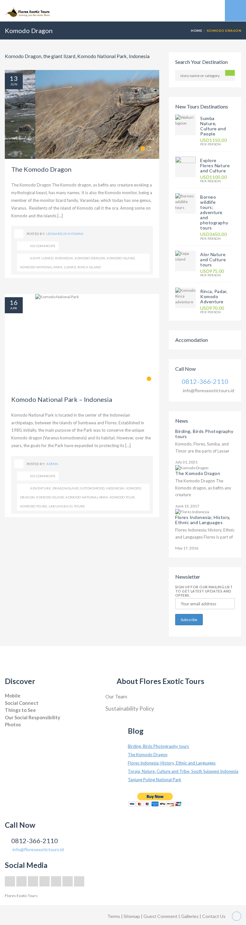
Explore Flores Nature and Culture (215, 165)
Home (196, 30)
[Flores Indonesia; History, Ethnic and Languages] (192, 511)
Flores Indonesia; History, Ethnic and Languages (203, 519)
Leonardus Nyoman (65, 234)
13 (14, 78)
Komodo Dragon (90, 258)
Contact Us (214, 916)
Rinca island (89, 267)
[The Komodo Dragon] (192, 467)
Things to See (20, 710)
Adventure (40, 488)
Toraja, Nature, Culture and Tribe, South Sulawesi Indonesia (183, 771)
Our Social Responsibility (32, 717)
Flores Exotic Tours (21, 895)
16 (14, 302)
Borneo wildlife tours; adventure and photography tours (214, 212)
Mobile (12, 695)
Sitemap (132, 916)
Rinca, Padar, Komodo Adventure (213, 296)
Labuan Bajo (60, 506)
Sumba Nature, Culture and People (213, 126)
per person (213, 142)
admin (52, 464)
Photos (13, 724)
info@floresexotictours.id (208, 390)
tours (79, 506)
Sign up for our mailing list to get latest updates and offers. (204, 591)
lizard (70, 267)
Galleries (190, 916)
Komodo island (121, 258)
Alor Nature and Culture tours (213, 259)
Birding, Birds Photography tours (204, 433)
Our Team (116, 696)
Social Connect (21, 703)
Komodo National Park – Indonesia (61, 399)
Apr (13, 308)
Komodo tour (122, 497)
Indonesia (64, 258)
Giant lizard (41, 258)
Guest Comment (160, 916)
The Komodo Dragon (41, 169)
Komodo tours (33, 506)
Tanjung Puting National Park (154, 779)
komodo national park (41, 267)
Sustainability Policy (129, 708)
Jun (13, 84)
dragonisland (66, 488)
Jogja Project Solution (23, 731)
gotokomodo (92, 488)
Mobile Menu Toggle (235, 10)
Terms (113, 916)
